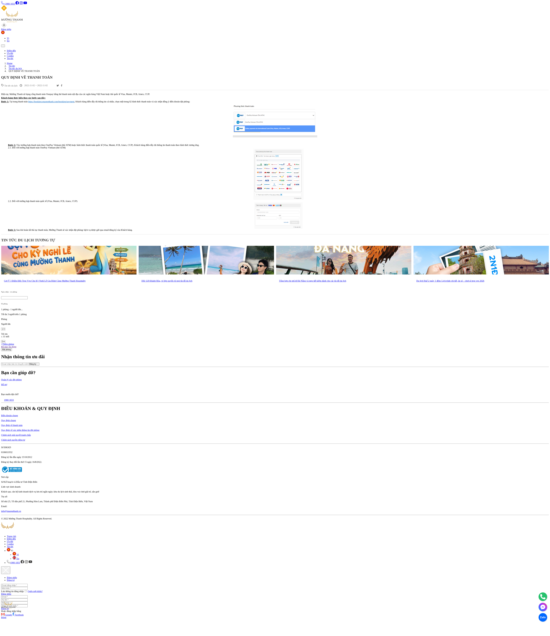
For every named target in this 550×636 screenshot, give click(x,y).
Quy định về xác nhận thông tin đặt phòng (20, 430)
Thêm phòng (8, 344)
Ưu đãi (10, 53)
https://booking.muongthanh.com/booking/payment (51, 101)
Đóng (3, 617)
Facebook (19, 615)
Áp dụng (12, 346)
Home (9, 63)
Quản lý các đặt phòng (11, 379)
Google (8, 615)
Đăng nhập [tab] (12, 577)
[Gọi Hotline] (543, 596)
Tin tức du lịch (15, 68)
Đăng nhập (6, 29)
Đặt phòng (6, 349)
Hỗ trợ (4, 384)
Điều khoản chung (9, 415)
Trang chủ (11, 536)
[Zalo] (543, 617)
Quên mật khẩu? (35, 591)
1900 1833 (10, 4)
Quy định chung (8, 420)
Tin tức (10, 58)
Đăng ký (33, 364)
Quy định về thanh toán (11, 425)
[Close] (5, 570)
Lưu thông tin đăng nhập (12, 591)
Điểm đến (11, 50)
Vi (8, 38)
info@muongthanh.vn (11, 511)
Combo (10, 56)
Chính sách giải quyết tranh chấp (16, 435)
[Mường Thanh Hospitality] (12, 21)
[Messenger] (543, 607)
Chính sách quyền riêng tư (13, 440)
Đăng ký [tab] (11, 580)
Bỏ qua (4, 346)
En (8, 41)
